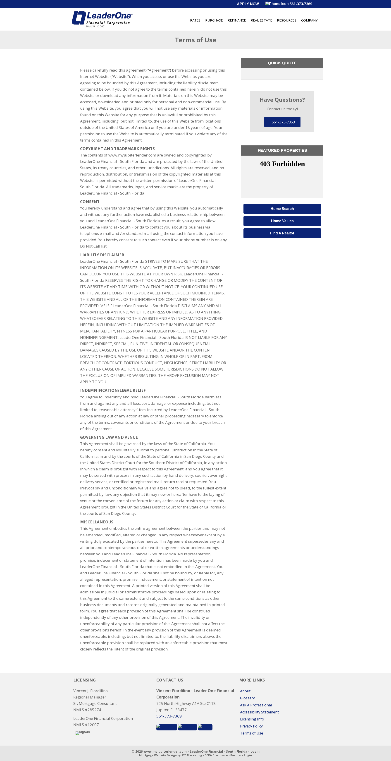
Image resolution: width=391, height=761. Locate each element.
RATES (195, 20)
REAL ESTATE (261, 20)
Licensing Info (252, 719)
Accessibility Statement (259, 712)
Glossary (247, 698)
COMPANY (309, 20)
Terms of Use (251, 733)
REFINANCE (237, 20)
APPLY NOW (248, 4)
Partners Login (241, 755)
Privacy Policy (251, 726)
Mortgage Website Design (158, 755)
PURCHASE (214, 20)
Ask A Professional (256, 705)
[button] (282, 122)
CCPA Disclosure (216, 755)
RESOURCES (286, 20)
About (245, 691)
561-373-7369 (300, 4)
